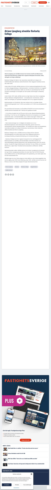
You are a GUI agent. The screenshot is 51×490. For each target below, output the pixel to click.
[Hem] (10, 2)
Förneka (17, 484)
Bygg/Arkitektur (9, 28)
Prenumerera (8, 6)
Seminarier (33, 6)
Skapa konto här (25, 440)
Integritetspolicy (16, 487)
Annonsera (41, 6)
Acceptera (6, 484)
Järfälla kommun (9, 170)
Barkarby (17, 166)
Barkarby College (24, 166)
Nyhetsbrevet (25, 6)
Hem (2, 6)
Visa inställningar (27, 484)
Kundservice (17, 6)
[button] (31, 474)
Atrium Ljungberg (9, 166)
